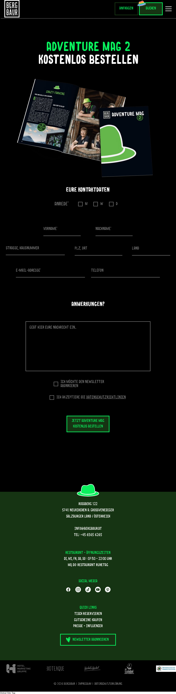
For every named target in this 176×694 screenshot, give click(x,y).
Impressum (84, 684)
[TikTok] (88, 589)
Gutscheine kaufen (88, 620)
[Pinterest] (108, 589)
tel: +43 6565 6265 (88, 535)
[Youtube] (98, 589)
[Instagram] (78, 589)
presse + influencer (88, 626)
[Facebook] (68, 589)
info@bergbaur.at (88, 529)
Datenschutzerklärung (108, 684)
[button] (88, 640)
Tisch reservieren (88, 614)
